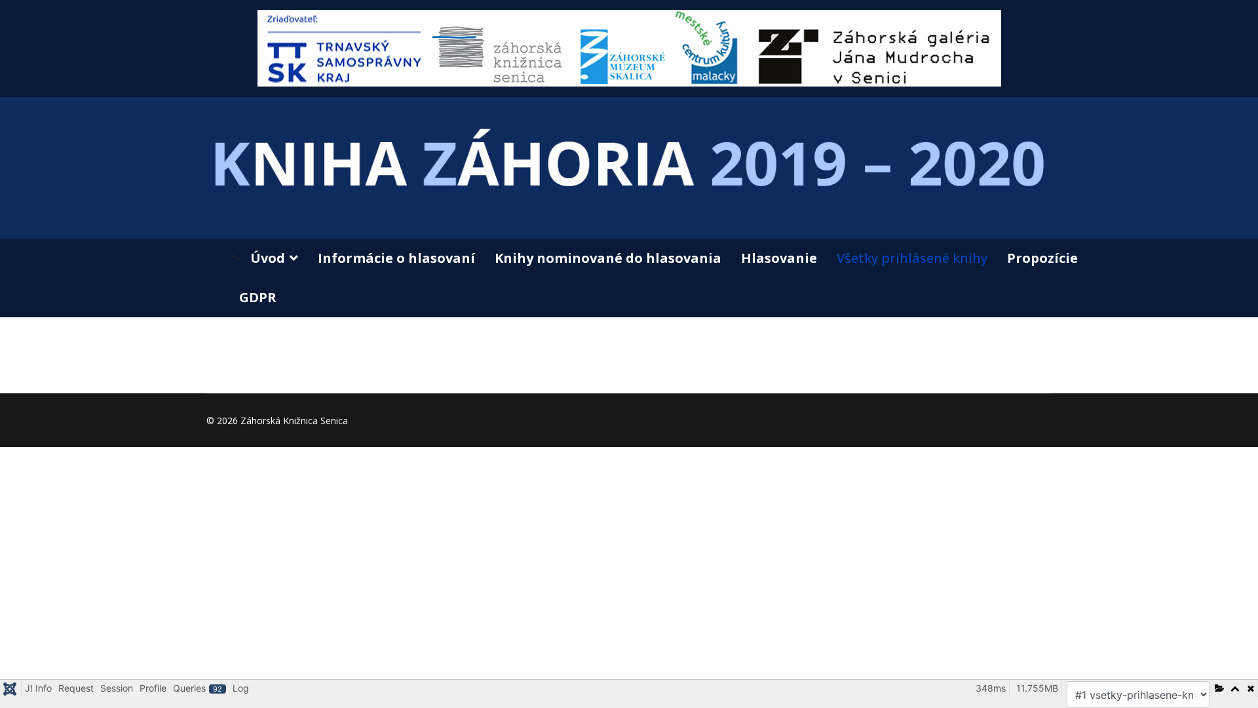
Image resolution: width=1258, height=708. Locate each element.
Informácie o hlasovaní (396, 258)
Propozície (1042, 258)
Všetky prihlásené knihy (912, 258)
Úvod (267, 258)
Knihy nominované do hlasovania (608, 258)
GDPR (257, 297)
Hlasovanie (779, 258)
